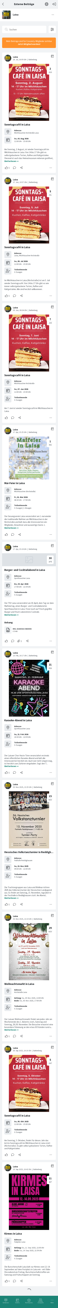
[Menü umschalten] (53, 15)
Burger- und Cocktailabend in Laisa (24, 570)
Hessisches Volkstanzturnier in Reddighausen (31, 852)
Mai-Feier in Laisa (14, 483)
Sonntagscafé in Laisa (17, 124)
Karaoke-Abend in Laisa (18, 720)
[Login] (54, 4)
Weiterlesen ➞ (11, 161)
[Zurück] (3, 4)
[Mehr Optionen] (51, 168)
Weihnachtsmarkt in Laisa (19, 984)
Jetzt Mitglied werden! (29, 44)
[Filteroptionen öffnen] (52, 29)
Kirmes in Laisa (13, 1233)
